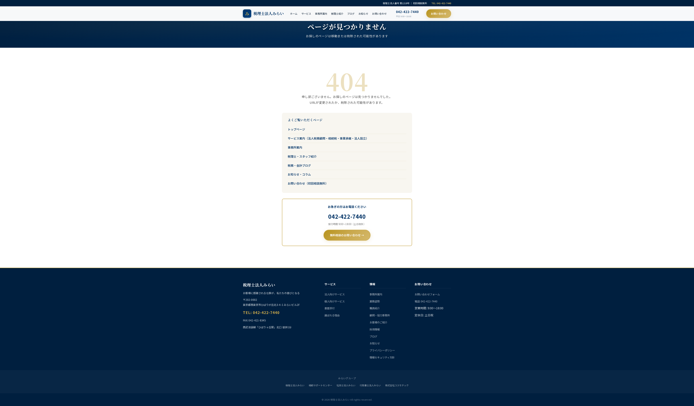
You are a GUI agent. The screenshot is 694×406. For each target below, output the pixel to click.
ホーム (293, 13)
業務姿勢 (375, 301)
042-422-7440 (407, 12)
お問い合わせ (379, 13)
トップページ (296, 129)
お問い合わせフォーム (427, 294)
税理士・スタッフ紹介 (302, 156)
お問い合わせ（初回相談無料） (308, 183)
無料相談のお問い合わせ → (347, 235)
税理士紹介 (337, 13)
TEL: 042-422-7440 (441, 3)
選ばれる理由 (332, 315)
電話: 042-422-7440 (426, 301)
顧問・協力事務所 (380, 315)
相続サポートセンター (320, 385)
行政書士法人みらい (370, 385)
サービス (306, 13)
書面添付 (329, 308)
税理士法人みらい (295, 385)
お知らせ (363, 13)
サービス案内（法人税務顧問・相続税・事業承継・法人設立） (328, 138)
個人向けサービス (334, 301)
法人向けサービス (334, 294)
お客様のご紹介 (378, 322)
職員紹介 (375, 308)
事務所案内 (321, 13)
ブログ (350, 13)
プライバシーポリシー (382, 350)
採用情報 (375, 329)
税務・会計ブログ (299, 165)
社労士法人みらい (346, 385)
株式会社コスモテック (397, 385)
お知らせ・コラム (299, 174)
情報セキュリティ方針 (382, 357)
